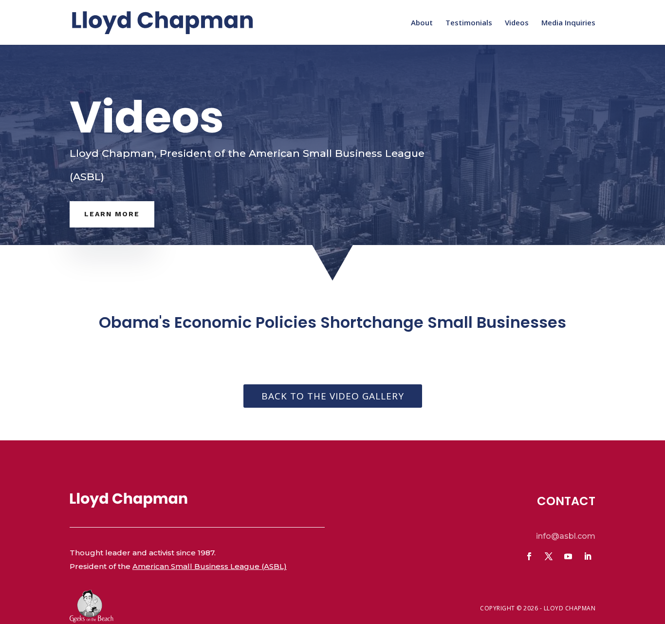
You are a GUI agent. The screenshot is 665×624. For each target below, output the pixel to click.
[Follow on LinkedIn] (587, 556)
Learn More (112, 214)
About (422, 23)
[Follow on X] (548, 556)
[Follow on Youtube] (568, 556)
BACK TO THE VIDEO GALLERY (332, 396)
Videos (517, 23)
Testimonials (468, 23)
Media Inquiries (568, 23)
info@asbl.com (565, 536)
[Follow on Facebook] (529, 556)
